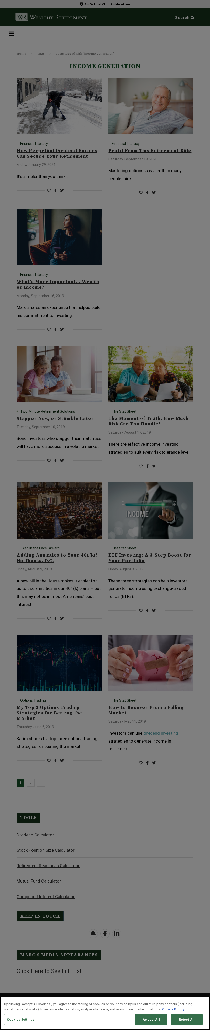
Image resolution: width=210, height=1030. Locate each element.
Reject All (186, 1019)
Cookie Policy (173, 1009)
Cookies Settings (20, 1019)
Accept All (151, 1019)
